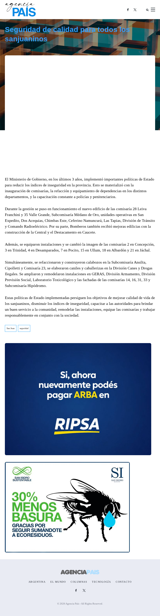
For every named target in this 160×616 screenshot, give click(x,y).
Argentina (37, 582)
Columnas (79, 582)
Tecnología (101, 582)
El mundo (58, 582)
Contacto (124, 582)
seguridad (24, 328)
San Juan (11, 328)
